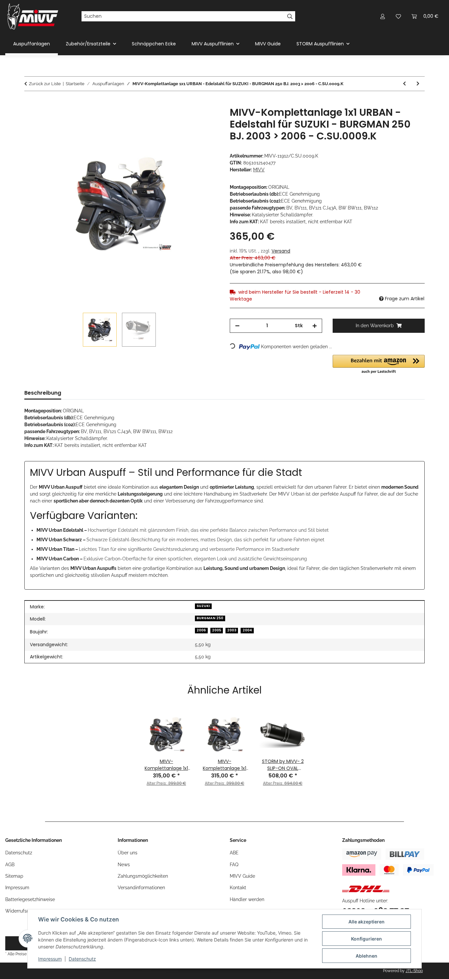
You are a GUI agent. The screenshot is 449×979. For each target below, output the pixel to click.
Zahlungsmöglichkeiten (143, 876)
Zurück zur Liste (45, 83)
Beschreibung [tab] (42, 393)
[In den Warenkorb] (29, 103)
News (124, 864)
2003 (231, 630)
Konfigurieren (366, 939)
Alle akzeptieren (366, 921)
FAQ (234, 864)
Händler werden (247, 899)
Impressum (50, 959)
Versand (281, 251)
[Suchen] (290, 16)
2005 (216, 630)
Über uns (127, 852)
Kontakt (238, 887)
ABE (234, 852)
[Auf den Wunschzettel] (205, 119)
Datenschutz (82, 959)
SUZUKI (203, 605)
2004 (247, 630)
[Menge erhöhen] (314, 325)
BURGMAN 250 (210, 618)
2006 (201, 630)
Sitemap (14, 876)
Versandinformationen (141, 887)
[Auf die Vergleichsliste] (188, 119)
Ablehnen (366, 956)
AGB (9, 864)
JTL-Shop (414, 970)
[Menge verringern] (237, 325)
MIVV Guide (268, 43)
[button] (382, 16)
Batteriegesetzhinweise (30, 899)
